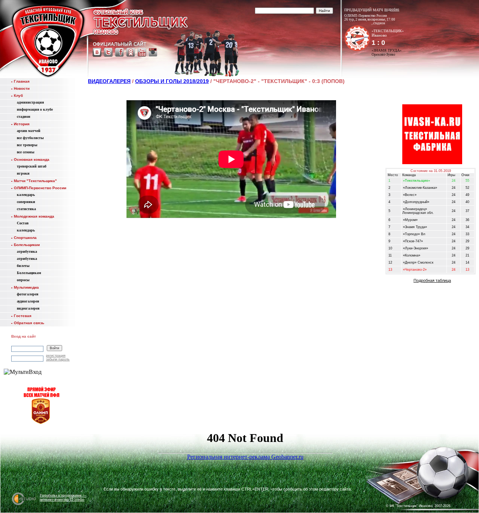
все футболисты (30, 138)
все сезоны (25, 152)
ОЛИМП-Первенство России (40, 188)
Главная (22, 81)
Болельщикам (27, 245)
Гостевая (22, 316)
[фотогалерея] (395, 482)
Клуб (18, 95)
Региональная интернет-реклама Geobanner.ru (245, 457)
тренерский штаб (31, 166)
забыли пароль (58, 359)
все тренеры (27, 145)
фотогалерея (27, 294)
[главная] (47, 40)
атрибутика (27, 251)
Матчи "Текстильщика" (35, 181)
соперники (26, 202)
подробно (391, 9)
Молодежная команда (34, 216)
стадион (23, 116)
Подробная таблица (432, 280)
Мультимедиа (26, 287)
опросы (23, 280)
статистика (26, 209)
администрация (30, 102)
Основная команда (31, 159)
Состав (22, 223)
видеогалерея (28, 308)
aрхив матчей (28, 131)
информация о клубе (35, 109)
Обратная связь (29, 323)
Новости (22, 88)
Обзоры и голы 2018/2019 (172, 81)
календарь (26, 195)
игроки (23, 173)
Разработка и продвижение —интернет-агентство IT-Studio (63, 497)
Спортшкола (25, 238)
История (22, 124)
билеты (23, 266)
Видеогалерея (109, 81)
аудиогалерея (28, 301)
